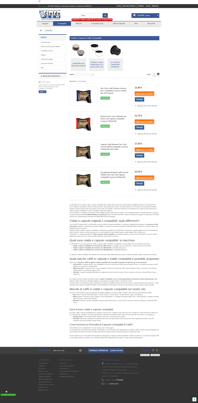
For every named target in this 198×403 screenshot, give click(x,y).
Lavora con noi (116, 350)
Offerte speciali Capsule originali (50, 46)
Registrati (155, 6)
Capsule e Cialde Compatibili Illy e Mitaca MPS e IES (97, 64)
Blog (119, 6)
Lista (158, 76)
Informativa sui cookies (46, 384)
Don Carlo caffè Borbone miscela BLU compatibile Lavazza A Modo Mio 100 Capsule (113, 90)
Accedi (148, 6)
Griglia (154, 76)
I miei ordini (63, 363)
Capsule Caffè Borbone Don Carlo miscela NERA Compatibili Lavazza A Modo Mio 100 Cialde (114, 146)
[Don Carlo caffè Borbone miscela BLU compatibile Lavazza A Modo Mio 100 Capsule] (83, 96)
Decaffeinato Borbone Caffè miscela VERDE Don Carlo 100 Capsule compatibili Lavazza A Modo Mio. (114, 174)
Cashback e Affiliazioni (98, 350)
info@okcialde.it (114, 384)
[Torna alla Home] (41, 30)
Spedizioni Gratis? (45, 376)
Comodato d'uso (45, 42)
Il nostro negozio (50, 76)
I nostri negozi (43, 363)
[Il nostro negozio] (53, 82)
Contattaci (141, 6)
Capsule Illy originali (47, 59)
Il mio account (65, 360)
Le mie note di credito (66, 366)
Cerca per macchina (47, 63)
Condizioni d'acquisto (46, 374)
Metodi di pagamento (45, 379)
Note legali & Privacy (45, 382)
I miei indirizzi (64, 368)
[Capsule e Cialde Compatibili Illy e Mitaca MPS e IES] (96, 50)
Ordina (72, 74)
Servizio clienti (43, 371)
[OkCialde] (58, 15)
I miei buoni (63, 374)
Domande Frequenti (129, 6)
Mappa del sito (43, 390)
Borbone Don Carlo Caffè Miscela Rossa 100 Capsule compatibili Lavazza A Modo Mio (113, 118)
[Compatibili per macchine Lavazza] (78, 50)
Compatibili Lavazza (47, 51)
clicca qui (110, 328)
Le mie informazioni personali (69, 371)
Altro (42, 67)
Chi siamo (42, 368)
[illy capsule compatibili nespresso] (115, 50)
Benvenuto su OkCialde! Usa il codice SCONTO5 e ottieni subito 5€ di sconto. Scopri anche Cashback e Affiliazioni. (80, 19)
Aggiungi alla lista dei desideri (147, 106)
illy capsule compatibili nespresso (115, 64)
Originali (43, 55)
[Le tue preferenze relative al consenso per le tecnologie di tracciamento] (194, 399)
